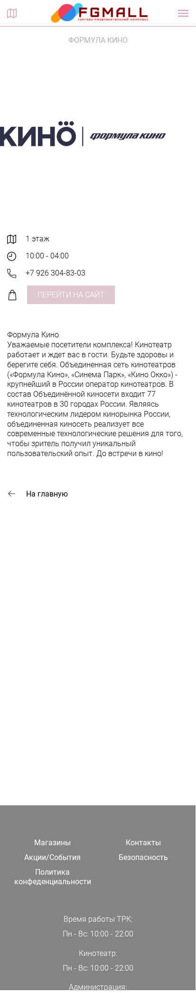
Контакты (143, 842)
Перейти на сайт (70, 294)
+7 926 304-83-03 (55, 272)
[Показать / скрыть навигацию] (183, 13)
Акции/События (52, 857)
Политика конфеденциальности (52, 877)
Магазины (52, 842)
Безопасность (143, 857)
